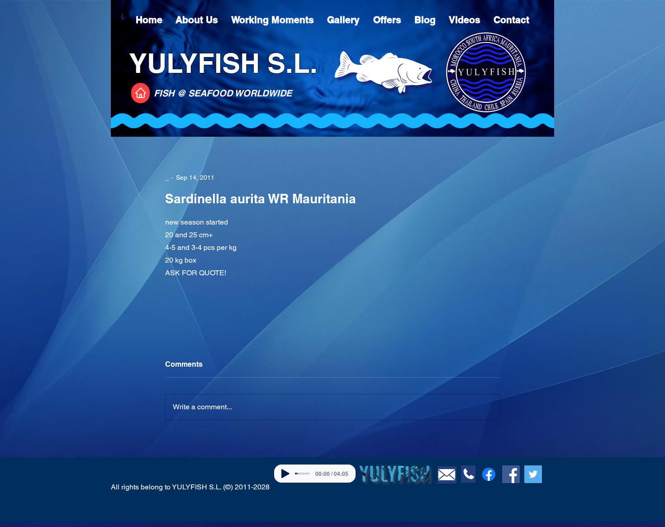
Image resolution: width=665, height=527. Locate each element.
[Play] (285, 473)
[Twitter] (533, 474)
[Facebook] (489, 474)
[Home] (140, 93)
